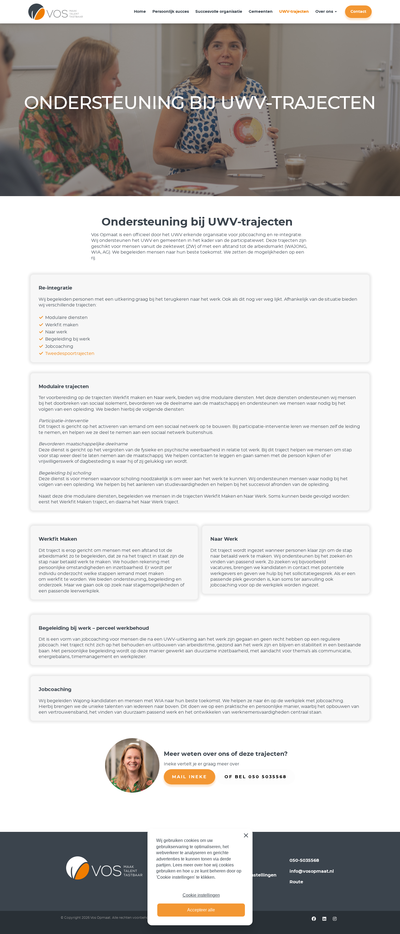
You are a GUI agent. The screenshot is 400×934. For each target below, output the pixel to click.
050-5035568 (304, 860)
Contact (358, 12)
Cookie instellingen (201, 895)
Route (296, 882)
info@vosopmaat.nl (312, 871)
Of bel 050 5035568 (255, 777)
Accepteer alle (201, 910)
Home (140, 12)
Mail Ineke (189, 777)
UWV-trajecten (294, 12)
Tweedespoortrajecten (69, 353)
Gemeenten (261, 12)
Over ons (324, 12)
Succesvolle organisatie (218, 12)
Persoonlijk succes (170, 12)
